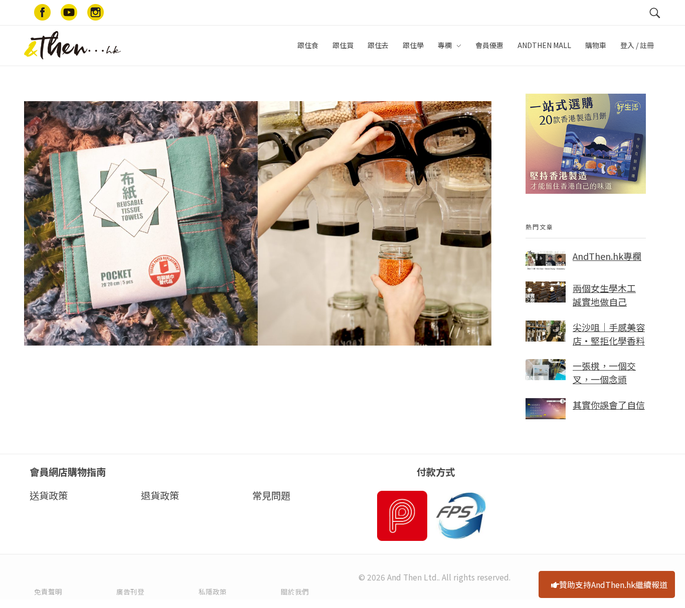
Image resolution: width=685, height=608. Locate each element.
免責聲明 (48, 591)
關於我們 (295, 591)
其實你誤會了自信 (609, 404)
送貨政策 (49, 495)
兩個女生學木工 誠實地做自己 (604, 294)
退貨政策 (160, 495)
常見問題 (271, 495)
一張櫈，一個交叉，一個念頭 (604, 372)
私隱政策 (213, 591)
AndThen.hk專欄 (607, 255)
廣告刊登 (130, 591)
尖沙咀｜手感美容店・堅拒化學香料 (609, 334)
